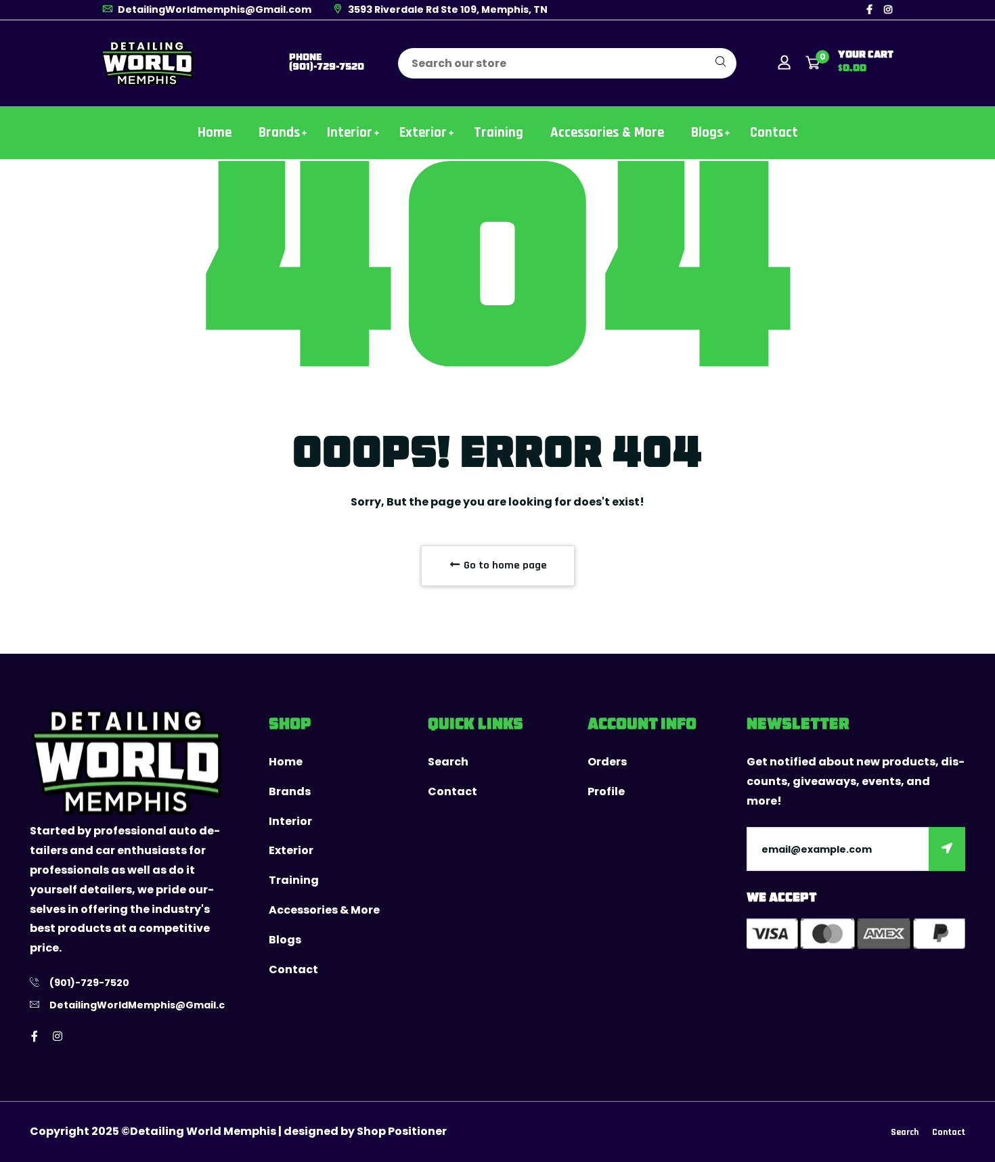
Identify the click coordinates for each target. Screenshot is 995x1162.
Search (448, 761)
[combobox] (567, 63)
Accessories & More (607, 132)
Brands (279, 132)
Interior (349, 132)
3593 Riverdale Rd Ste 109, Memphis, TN (447, 9)
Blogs (707, 132)
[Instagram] (888, 9)
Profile (606, 791)
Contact (774, 132)
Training (498, 132)
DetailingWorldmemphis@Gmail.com (213, 9)
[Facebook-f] (869, 9)
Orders (607, 761)
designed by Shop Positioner (365, 1131)
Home (214, 132)
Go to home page (504, 565)
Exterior (423, 132)
